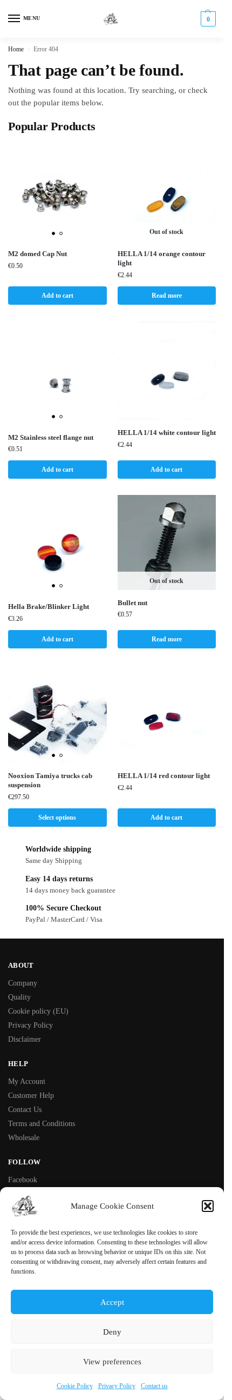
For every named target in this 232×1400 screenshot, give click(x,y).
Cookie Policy (75, 1386)
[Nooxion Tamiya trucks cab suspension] (57, 714)
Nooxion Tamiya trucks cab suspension (50, 780)
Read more (167, 295)
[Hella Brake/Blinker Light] (57, 544)
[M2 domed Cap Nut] (57, 192)
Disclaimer (24, 1039)
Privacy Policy (116, 1386)
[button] (207, 1206)
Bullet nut (132, 603)
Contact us (154, 1386)
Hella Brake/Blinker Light (48, 606)
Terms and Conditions (41, 1124)
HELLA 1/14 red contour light (164, 776)
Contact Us (25, 1110)
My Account (26, 1081)
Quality (19, 997)
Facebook (22, 1180)
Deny (112, 1332)
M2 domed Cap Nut (37, 254)
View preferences (112, 1361)
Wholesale (23, 1138)
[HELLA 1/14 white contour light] (167, 370)
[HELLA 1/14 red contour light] (167, 714)
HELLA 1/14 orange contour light (162, 258)
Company (22, 983)
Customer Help (31, 1095)
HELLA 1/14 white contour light (167, 432)
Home (16, 49)
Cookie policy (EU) (38, 1011)
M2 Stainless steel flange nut (50, 437)
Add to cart (57, 295)
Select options (57, 817)
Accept (112, 1302)
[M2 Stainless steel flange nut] (57, 372)
